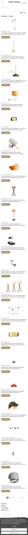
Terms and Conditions (6, 514)
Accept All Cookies (14, 532)
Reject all (14, 529)
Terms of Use (4, 512)
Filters (21, 12)
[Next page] (23, 497)
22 (20, 497)
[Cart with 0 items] (23, 3)
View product (5, 37)
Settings (14, 526)
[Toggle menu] (3, 1)
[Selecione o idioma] (25, 3)
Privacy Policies (4, 516)
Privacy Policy (16, 523)
